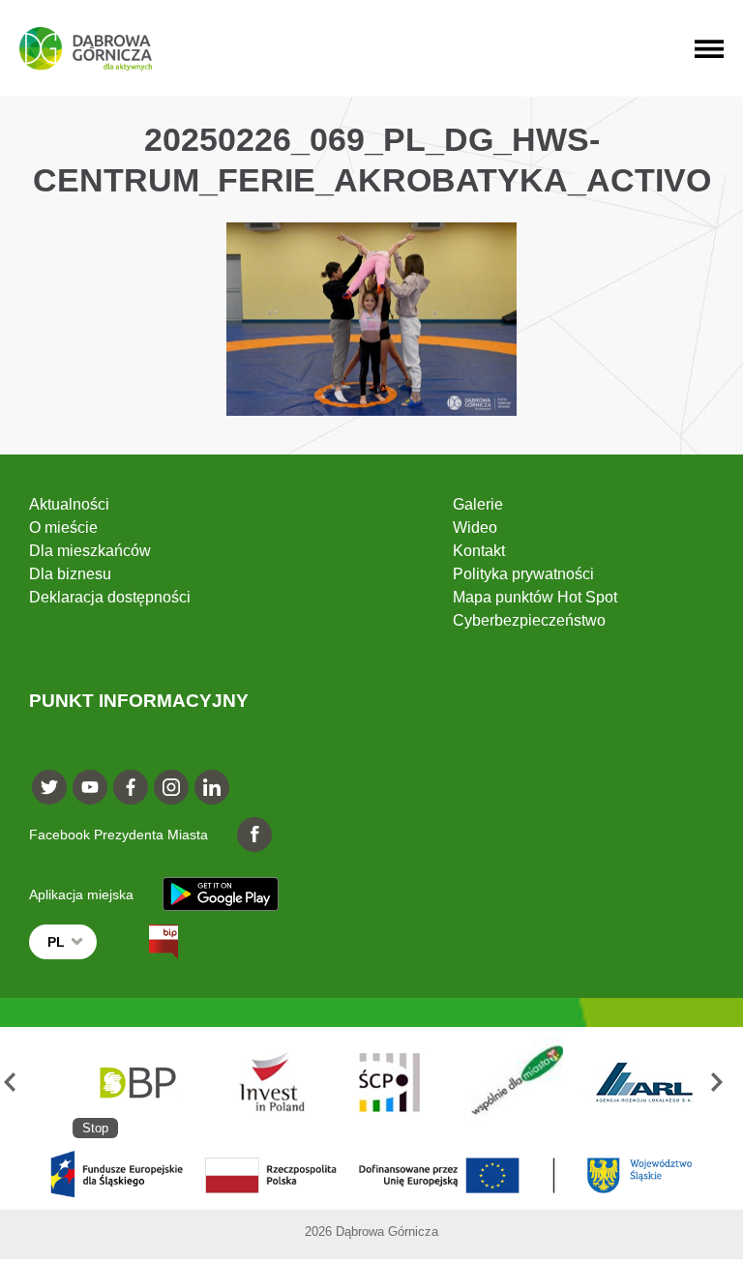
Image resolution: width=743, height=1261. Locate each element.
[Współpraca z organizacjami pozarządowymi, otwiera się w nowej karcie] (517, 1082)
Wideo (475, 527)
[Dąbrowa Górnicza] (85, 49)
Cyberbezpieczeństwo (529, 620)
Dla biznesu (70, 574)
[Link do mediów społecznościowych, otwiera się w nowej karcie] (49, 787)
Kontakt (479, 551)
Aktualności (69, 504)
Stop (95, 1128)
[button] (18, 1082)
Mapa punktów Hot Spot (535, 597)
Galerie (478, 504)
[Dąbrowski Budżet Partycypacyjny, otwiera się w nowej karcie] (136, 1082)
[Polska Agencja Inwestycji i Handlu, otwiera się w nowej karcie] (262, 1082)
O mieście (63, 527)
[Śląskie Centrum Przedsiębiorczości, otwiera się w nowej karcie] (390, 1082)
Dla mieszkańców (90, 551)
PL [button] (56, 942)
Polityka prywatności (523, 574)
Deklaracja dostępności (110, 597)
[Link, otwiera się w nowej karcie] (146, 941)
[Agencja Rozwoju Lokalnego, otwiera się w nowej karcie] (643, 1082)
